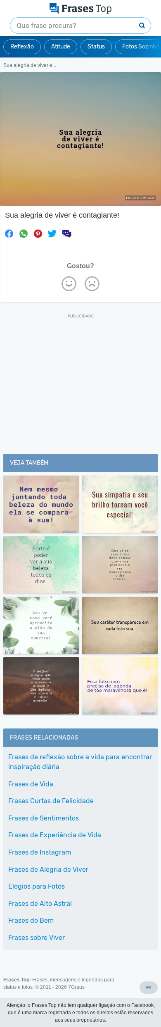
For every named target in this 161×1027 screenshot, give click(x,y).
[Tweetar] (52, 233)
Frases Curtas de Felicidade (51, 801)
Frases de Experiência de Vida (54, 835)
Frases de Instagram (39, 852)
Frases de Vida (30, 784)
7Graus (76, 987)
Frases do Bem (31, 920)
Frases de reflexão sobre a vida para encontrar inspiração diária (80, 762)
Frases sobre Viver (36, 938)
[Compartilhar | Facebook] (9, 233)
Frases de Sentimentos (43, 818)
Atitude (60, 46)
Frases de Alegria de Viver (48, 869)
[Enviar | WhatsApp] (23, 233)
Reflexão (22, 46)
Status (96, 46)
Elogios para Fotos (36, 886)
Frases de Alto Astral (40, 904)
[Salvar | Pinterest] (38, 233)
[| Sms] (66, 233)
